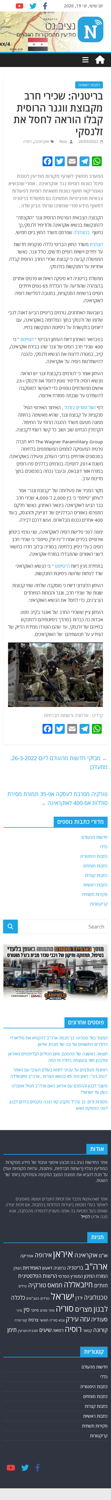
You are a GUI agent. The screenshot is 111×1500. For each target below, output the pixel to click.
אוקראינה (41, 141)
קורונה (100, 1329)
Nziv (63, 141)
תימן (12, 1329)
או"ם (103, 1255)
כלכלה (18, 1297)
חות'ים (101, 1285)
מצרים (83, 1309)
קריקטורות (99, 904)
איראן (63, 1254)
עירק (72, 1318)
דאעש (47, 1268)
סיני (19, 1310)
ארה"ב (96, 1266)
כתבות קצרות (96, 875)
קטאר (87, 1330)
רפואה (58, 1330)
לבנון (100, 1309)
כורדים (45, 1298)
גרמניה (60, 1268)
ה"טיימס (62, 566)
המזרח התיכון (96, 1276)
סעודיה (99, 1319)
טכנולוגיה (96, 1297)
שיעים (45, 1329)
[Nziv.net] (100, 60)
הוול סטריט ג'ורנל (80, 407)
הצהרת (96, 244)
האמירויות (32, 1267)
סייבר (35, 1310)
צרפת (33, 1320)
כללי (104, 847)
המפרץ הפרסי (70, 1276)
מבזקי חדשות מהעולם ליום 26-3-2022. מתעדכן (59, 762)
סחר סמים (47, 1310)
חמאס (55, 1285)
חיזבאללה (78, 1284)
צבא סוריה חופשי (52, 1320)
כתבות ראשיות (89, 85)
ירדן (79, 1297)
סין (26, 1309)
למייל (85, 1216)
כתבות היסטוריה (94, 856)
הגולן (18, 1268)
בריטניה (75, 1267)
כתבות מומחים (95, 866)
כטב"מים (32, 1298)
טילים (22, 1286)
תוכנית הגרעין (28, 1330)
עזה (85, 1318)
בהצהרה (82, 232)
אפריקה (26, 1256)
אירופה (43, 1255)
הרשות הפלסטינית (37, 1275)
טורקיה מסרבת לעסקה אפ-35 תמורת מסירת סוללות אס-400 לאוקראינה (57, 798)
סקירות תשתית (95, 894)
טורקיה (37, 1285)
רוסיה (27, 141)
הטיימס (27, 339)
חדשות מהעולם (95, 837)
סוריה (65, 1308)
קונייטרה (20, 1320)
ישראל (62, 1296)
